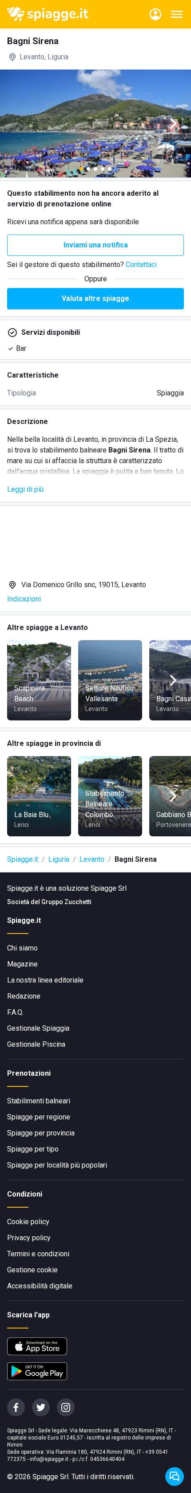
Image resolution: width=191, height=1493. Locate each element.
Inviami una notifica (96, 245)
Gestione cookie (32, 1270)
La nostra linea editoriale (45, 980)
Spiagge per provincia (41, 1133)
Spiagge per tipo (33, 1149)
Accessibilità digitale (39, 1286)
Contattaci (141, 264)
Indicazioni (24, 599)
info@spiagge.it (49, 1459)
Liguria (58, 859)
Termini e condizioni (38, 1254)
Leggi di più (25, 489)
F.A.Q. (15, 1012)
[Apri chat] (174, 1476)
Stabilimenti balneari (38, 1101)
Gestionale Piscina (36, 1044)
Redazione (23, 996)
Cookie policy (28, 1221)
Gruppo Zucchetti (66, 901)
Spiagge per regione (38, 1117)
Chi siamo (22, 948)
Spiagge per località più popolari (57, 1165)
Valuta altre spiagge (95, 298)
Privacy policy (29, 1238)
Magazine (22, 964)
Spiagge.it (22, 859)
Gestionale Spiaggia (38, 1028)
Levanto (92, 859)
